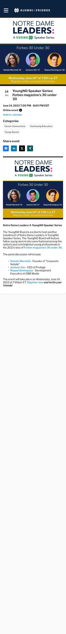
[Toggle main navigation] (6, 10)
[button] (20, 110)
